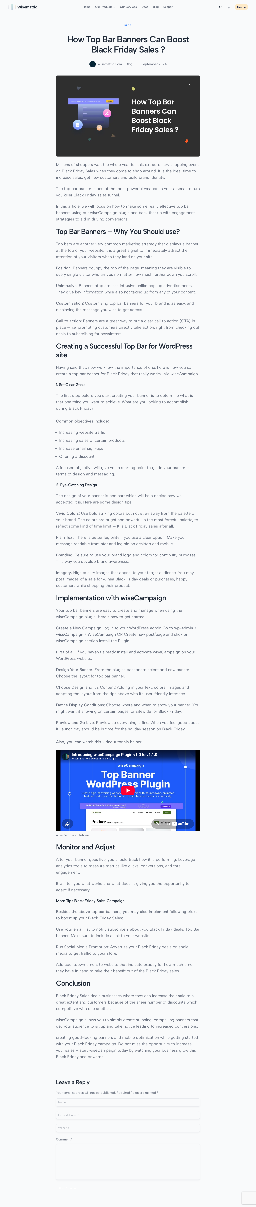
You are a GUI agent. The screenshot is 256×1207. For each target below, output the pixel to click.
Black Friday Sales (78, 171)
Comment (64, 1139)
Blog (128, 25)
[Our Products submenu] (114, 7)
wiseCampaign (69, 616)
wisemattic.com (109, 64)
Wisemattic (27, 7)
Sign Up (241, 7)
